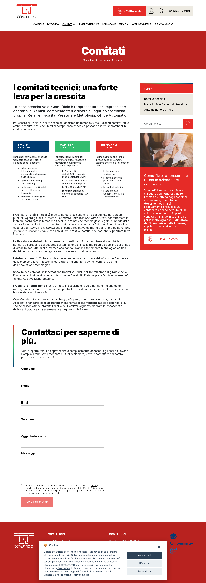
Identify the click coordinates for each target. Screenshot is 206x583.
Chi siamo (174, 10)
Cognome (28, 368)
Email (25, 402)
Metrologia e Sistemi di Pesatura (165, 104)
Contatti (186, 10)
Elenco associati (164, 24)
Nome (25, 385)
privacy (94, 485)
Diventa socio (133, 10)
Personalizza (144, 571)
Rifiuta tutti (144, 563)
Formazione (109, 24)
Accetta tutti (144, 555)
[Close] (159, 547)
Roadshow (53, 24)
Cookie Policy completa (76, 575)
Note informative (141, 24)
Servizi (122, 24)
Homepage (38, 24)
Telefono (27, 419)
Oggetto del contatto (35, 436)
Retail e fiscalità (154, 99)
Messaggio (29, 453)
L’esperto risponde (88, 24)
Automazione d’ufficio (158, 109)
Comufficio (89, 60)
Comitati (67, 24)
